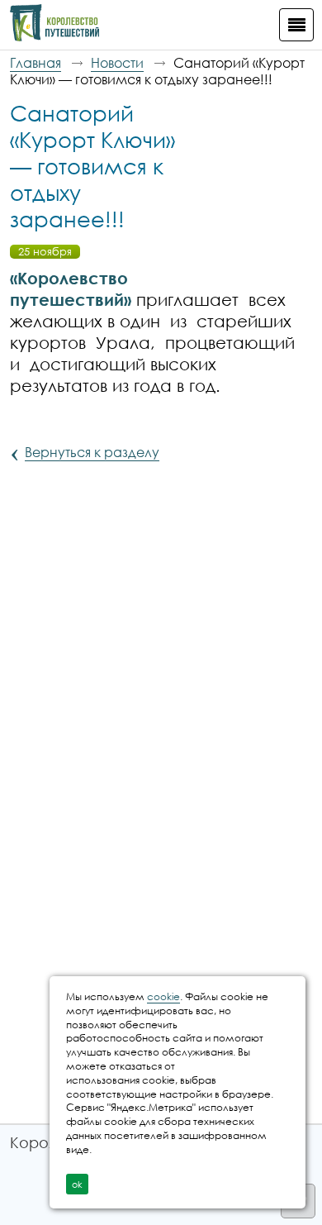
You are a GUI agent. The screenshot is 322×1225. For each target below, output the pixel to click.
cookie (163, 996)
